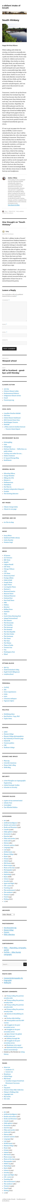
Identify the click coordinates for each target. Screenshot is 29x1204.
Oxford (4, 213)
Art (5, 820)
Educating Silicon (9, 473)
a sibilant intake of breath (8, 1199)
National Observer (9, 596)
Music (6, 856)
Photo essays (8, 865)
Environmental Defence (11, 393)
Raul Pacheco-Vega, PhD (12, 716)
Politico (6, 605)
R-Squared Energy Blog (11, 458)
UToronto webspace (10, 698)
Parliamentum (8, 482)
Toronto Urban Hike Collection (14, 1090)
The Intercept (8, 627)
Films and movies (9, 838)
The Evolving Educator (11, 493)
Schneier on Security (10, 787)
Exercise (6, 836)
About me (7, 1067)
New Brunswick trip (10, 928)
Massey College (9, 734)
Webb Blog (7, 767)
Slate (5, 614)
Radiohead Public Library (12, 538)
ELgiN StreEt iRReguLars (12, 672)
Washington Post (9, 652)
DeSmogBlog (8, 442)
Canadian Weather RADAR (12, 413)
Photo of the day (9, 867)
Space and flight (9, 883)
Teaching (7, 888)
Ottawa (6, 859)
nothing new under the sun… (13, 453)
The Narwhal (8, 629)
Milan (6, 211)
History (6, 843)
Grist (5, 444)
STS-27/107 (7, 885)
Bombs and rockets (10, 825)
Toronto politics (9, 743)
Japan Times (8, 584)
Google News (8, 582)
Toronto (6, 894)
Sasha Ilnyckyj (8, 540)
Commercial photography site (13, 978)
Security (6, 881)
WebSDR (6, 424)
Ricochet (6, 607)
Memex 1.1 (7, 480)
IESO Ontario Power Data (12, 420)
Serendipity (7, 805)
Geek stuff (7, 841)
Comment (6, 300)
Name (4, 324)
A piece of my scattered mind (13, 800)
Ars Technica (8, 558)
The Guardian (8, 625)
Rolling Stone (8, 609)
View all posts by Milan (14, 205)
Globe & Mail (8, 580)
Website (5, 340)
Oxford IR (7, 741)
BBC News (7, 560)
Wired (6, 654)
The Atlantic (8, 620)
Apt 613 (6, 667)
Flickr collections (9, 934)
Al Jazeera (7, 555)
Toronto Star (8, 647)
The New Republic (9, 632)
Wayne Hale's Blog (10, 765)
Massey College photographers (14, 736)
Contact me (9, 1072)
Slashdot (7, 611)
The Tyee (7, 641)
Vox (5, 650)
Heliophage (7, 447)
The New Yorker (9, 634)
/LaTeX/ (6, 687)
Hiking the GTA (9, 478)
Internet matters (9, 845)
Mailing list (7, 982)
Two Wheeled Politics (10, 807)
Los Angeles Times (10, 587)
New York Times (9, 600)
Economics (7, 834)
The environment (9, 890)
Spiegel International (10, 618)
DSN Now (7, 415)
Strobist (6, 491)
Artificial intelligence (10, 823)
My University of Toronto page (13, 738)
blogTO (6, 562)
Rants (6, 876)
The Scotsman (8, 636)
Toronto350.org (9, 400)
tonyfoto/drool (8, 674)
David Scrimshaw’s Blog (11, 669)
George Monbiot (9, 475)
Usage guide (8, 980)
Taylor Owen (8, 718)
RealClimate (8, 460)
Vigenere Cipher (9, 701)
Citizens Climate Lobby (11, 391)
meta (5, 696)
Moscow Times (8, 593)
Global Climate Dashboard (12, 418)
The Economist (9, 623)
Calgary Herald (8, 564)
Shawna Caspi (8, 542)
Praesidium (7, 484)
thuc (5, 1085)
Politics (6, 872)
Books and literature (10, 827)
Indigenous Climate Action (12, 395)
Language (7, 847)
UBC (5, 745)
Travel (6, 897)
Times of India (8, 645)
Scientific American (10, 763)
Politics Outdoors (9, 456)
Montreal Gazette (9, 591)
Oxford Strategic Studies (11, 785)
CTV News (7, 573)
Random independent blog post (14, 489)
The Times (7, 638)
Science (6, 879)
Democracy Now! (9, 575)
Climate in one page (10, 509)
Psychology (7, 874)
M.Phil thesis (8, 852)
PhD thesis (7, 863)
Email (4, 332)
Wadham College (9, 747)
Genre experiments (10, 692)
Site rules (7, 1099)
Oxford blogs (8, 1076)
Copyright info (8, 1094)
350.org (6, 389)
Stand (6, 398)
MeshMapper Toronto (11, 422)
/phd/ (5, 732)
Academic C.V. (9, 1069)
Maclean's (7, 589)
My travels (7, 1096)
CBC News (7, 567)
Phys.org (6, 761)
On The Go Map (9, 522)
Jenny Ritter (8, 535)
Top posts (7, 1087)
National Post (8, 598)
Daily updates (20, 211)
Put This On (7, 487)
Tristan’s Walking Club (11, 1092)
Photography (8, 870)
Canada (6, 829)
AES (5, 689)
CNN (5, 571)
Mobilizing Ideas (9, 714)
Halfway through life (13, 1038)
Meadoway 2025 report (14, 1045)
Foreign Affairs (8, 578)
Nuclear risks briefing (13, 1018)
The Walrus (7, 643)
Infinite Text (8, 803)
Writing (6, 899)
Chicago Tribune (9, 569)
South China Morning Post (12, 616)
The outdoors (9, 213)
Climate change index (11, 507)
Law (5, 850)
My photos (7, 1074)
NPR (5, 602)
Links (5, 694)
